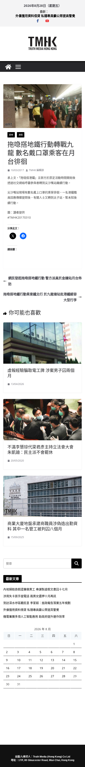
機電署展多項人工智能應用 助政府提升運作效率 (34, 616)
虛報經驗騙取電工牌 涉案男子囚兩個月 (40, 373)
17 (18, 668)
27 (52, 676)
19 (41, 668)
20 (52, 668)
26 (41, 676)
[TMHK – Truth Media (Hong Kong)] (8, 67)
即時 (11, 134)
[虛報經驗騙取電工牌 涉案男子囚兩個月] (42, 325)
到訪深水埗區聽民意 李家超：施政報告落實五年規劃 (37, 603)
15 (75, 660)
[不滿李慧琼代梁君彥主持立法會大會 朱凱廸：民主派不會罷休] (42, 402)
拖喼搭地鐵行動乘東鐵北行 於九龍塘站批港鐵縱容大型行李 (40, 297)
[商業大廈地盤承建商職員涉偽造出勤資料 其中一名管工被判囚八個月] (42, 478)
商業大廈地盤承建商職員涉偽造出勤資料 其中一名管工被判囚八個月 (42, 526)
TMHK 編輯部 (36, 170)
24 (18, 676)
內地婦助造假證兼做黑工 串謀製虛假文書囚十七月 (35, 589)
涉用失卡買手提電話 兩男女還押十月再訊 (29, 596)
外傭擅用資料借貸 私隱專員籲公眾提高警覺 (45, 16)
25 (30, 676)
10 (18, 660)
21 (63, 668)
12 (41, 660)
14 (63, 660)
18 (30, 668)
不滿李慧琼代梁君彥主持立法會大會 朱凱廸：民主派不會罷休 (40, 449)
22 (75, 668)
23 (7, 676)
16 (7, 668)
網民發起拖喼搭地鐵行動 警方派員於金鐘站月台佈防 (45, 281)
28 (63, 676)
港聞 (21, 134)
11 (30, 660)
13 (52, 660)
